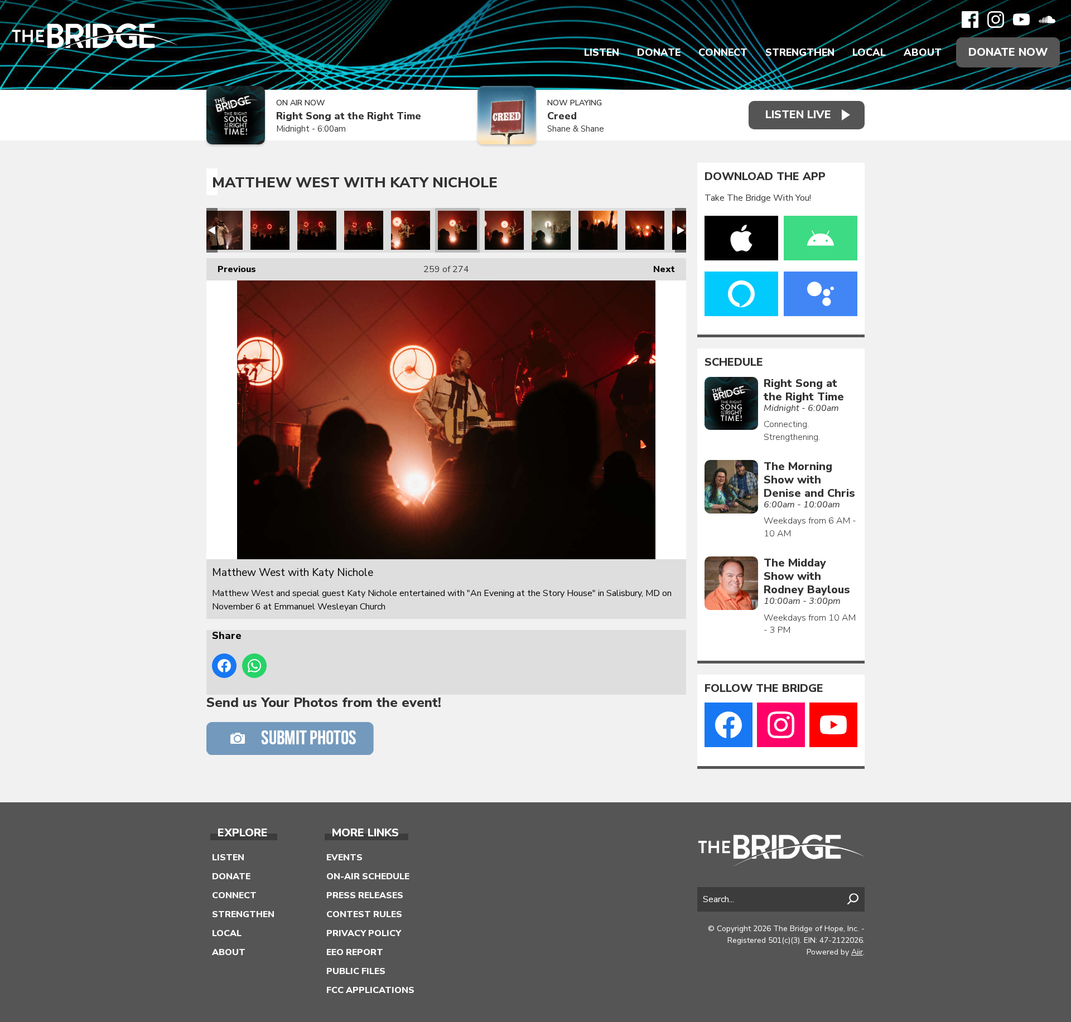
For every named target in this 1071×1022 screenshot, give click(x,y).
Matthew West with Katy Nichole (223, 230)
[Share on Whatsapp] (254, 665)
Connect (722, 52)
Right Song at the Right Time (348, 116)
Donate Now (1008, 52)
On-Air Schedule (367, 876)
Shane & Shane (575, 129)
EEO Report (354, 952)
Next (658, 269)
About (923, 52)
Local (869, 52)
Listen (601, 52)
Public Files (355, 971)
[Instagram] (995, 19)
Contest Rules (364, 914)
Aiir (857, 952)
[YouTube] (1021, 19)
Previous (231, 269)
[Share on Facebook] (224, 665)
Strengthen (799, 52)
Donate (659, 52)
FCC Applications (370, 990)
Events (344, 857)
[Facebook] (970, 19)
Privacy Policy (363, 933)
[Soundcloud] (1047, 19)
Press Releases (364, 895)
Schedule (734, 362)
